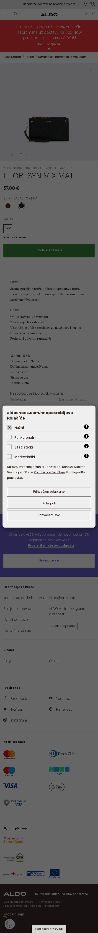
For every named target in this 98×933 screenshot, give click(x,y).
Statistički (23, 447)
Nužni (19, 428)
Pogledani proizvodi (49, 929)
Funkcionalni (25, 437)
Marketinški (24, 457)
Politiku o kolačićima (49, 472)
